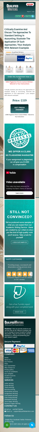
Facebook (16, 420)
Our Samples (8, 374)
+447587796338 (17, 409)
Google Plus (9, 420)
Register (29, 11)
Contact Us (8, 378)
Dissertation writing (11, 391)
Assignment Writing (11, 393)
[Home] (12, 9)
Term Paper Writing (11, 401)
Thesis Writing (9, 387)
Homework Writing (10, 399)
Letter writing (9, 383)
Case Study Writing (10, 397)
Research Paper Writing (12, 403)
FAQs (6, 364)
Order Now (19, 312)
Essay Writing (9, 385)
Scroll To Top (9, 422)
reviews (22, 279)
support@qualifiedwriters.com (24, 411)
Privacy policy (9, 370)
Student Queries (10, 376)
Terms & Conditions (11, 372)
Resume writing (9, 389)
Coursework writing (11, 395)
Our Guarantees (9, 366)
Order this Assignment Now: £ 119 (19, 78)
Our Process (8, 362)
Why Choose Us (9, 368)
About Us (7, 360)
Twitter (22, 420)
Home (6, 358)
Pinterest (28, 420)
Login (33, 11)
